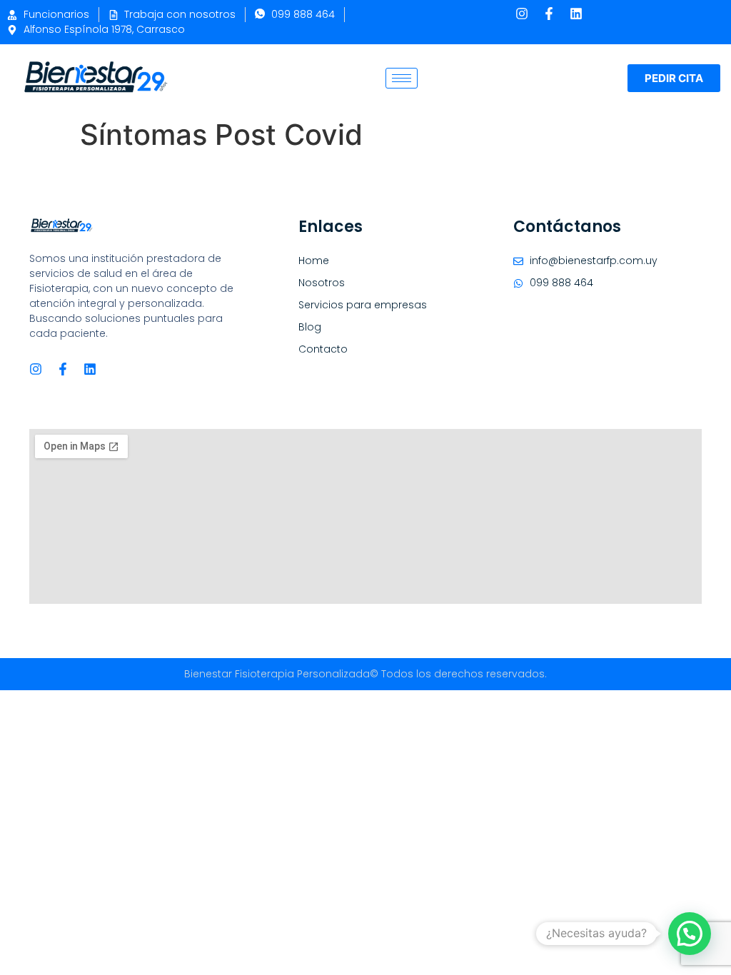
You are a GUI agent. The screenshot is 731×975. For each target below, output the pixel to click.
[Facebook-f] (549, 13)
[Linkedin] (576, 13)
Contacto (323, 349)
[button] (689, 933)
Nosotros (321, 283)
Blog (309, 327)
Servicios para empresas (362, 305)
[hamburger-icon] (401, 78)
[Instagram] (521, 13)
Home (313, 260)
